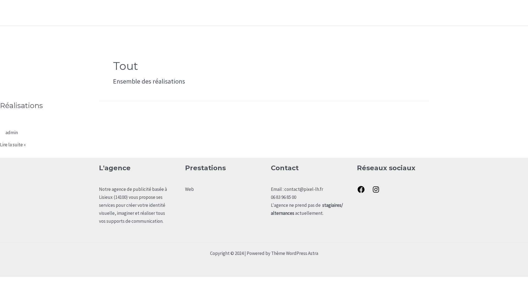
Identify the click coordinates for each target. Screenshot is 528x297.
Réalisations (387, 13)
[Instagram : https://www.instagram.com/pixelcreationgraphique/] (376, 189)
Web (189, 189)
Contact (416, 13)
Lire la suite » (13, 145)
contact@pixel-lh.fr (303, 189)
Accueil (332, 13)
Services (357, 13)
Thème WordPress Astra (294, 253)
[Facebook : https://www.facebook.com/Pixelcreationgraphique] (361, 189)
